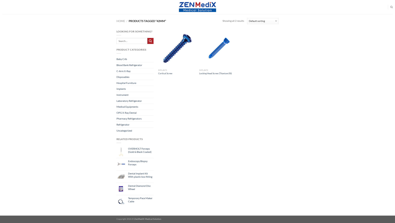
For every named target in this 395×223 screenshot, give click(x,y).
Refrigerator (122, 124)
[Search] (391, 7)
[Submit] (150, 41)
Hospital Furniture (126, 82)
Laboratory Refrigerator (129, 100)
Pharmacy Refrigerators (129, 118)
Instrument (122, 94)
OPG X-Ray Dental (126, 112)
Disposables (122, 76)
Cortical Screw (165, 73)
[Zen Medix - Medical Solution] (197, 7)
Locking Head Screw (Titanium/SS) (215, 73)
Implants (121, 88)
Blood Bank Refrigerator (129, 65)
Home (120, 21)
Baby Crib (121, 59)
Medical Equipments (127, 106)
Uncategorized (124, 130)
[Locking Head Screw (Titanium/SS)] (218, 48)
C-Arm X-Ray (123, 71)
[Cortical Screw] (177, 48)
